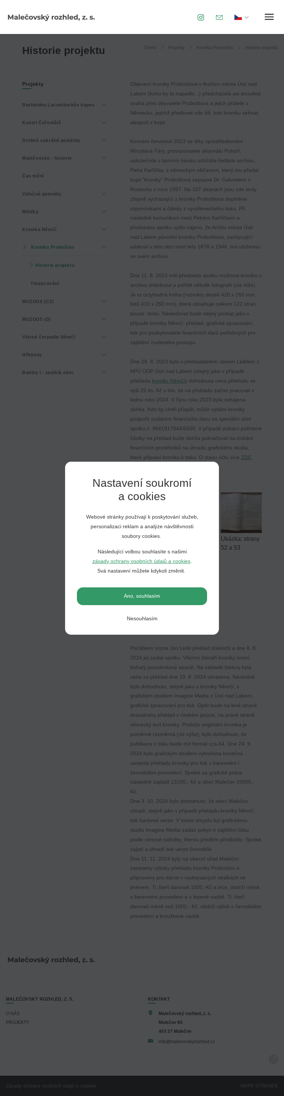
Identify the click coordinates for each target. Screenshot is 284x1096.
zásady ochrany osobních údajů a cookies (141, 561)
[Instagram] (200, 17)
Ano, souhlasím (142, 596)
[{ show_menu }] (269, 17)
